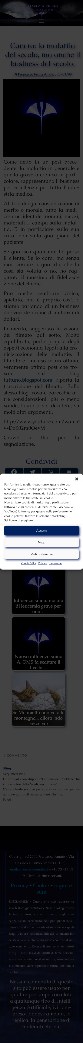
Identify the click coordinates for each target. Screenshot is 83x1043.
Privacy (42, 563)
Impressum (55, 563)
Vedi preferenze (41, 554)
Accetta (41, 530)
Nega (41, 542)
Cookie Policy (28, 563)
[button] (76, 479)
